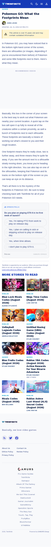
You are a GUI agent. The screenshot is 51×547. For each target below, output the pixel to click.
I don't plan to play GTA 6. (21, 247)
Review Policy (22, 452)
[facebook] (16, 437)
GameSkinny (25, 505)
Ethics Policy (7, 452)
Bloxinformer (25, 522)
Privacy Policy (8, 455)
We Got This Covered (25, 494)
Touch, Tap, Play (25, 515)
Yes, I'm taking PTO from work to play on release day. (25, 222)
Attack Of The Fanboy (25, 484)
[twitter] (10, 437)
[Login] (46, 3)
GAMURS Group (43, 532)
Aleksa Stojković (9, 306)
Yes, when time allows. (20, 241)
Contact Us (21, 448)
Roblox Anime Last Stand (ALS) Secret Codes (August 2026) (37, 403)
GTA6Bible (25, 525)
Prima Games (25, 488)
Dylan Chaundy (32, 339)
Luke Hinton (31, 303)
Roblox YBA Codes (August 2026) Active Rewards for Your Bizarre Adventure (37, 366)
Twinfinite (25, 477)
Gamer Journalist (25, 501)
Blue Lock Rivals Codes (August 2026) (12, 299)
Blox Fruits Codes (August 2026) (12, 362)
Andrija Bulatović (10, 336)
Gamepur (26, 481)
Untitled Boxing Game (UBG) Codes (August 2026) (35, 331)
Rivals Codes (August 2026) (11, 400)
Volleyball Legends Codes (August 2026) (11, 330)
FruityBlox (25, 518)
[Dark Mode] (36, 3)
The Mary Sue (25, 512)
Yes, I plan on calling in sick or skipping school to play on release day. (25, 232)
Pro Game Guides (25, 474)
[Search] (31, 3)
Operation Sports (25, 508)
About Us (6, 448)
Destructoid (25, 498)
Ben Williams (7, 404)
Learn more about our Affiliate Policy (14, 269)
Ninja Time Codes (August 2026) (37, 298)
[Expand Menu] (41, 3)
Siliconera (25, 491)
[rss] (4, 437)
